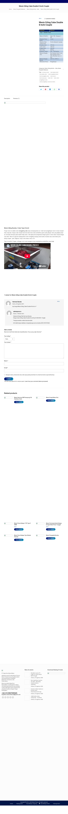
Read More (19, 402)
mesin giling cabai (43, 74)
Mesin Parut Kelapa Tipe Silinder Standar (22, 536)
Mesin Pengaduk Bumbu (52, 535)
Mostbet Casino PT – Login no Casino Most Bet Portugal (36, 674)
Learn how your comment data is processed (36, 381)
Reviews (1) (16, 98)
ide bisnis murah (45, 72)
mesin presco (53, 76)
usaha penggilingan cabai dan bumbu (47, 81)
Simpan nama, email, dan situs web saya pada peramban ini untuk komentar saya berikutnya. (30, 374)
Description (7, 98)
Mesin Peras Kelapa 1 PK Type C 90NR (22, 524)
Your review (7, 342)
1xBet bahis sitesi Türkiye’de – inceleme (36, 696)
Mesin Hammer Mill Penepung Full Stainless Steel (23, 398)
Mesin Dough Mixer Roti (52, 397)
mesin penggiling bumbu (53, 74)
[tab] (7, 97)
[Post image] (27, 674)
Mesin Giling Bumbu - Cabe (51, 68)
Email (6, 367)
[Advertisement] (34, 281)
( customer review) (50, 18)
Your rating (7, 336)
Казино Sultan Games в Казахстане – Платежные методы (37, 690)
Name (6, 361)
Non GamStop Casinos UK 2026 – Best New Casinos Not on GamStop (36, 682)
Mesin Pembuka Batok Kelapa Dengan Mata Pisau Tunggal (54, 524)
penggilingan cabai (43, 79)
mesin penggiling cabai (44, 76)
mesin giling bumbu (54, 72)
